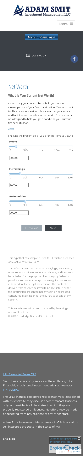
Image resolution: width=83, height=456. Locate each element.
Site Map (9, 438)
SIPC (15, 389)
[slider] (41, 146)
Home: (13, 141)
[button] (66, 23)
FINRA (7, 389)
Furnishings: (17, 169)
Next (53, 228)
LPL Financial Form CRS (19, 374)
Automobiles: (18, 196)
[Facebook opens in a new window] (74, 61)
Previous (31, 228)
